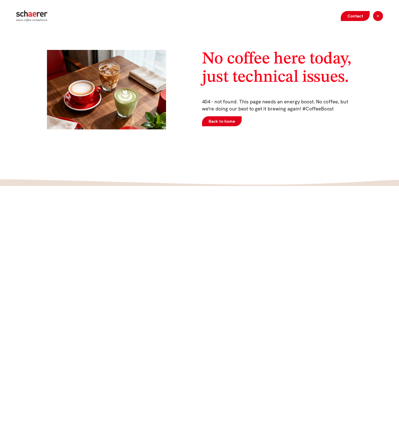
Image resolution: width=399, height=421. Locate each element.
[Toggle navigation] (378, 16)
